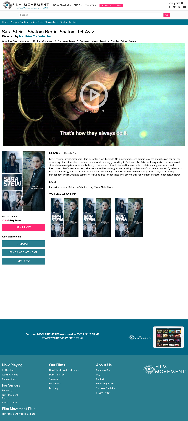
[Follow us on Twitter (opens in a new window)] (174, 7)
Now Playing (61, 6)
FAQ (98, 374)
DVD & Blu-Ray (56, 374)
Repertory (7, 390)
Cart (178, 3)
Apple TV (31, 261)
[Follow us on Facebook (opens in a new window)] (169, 7)
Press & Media (9, 402)
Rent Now (30, 227)
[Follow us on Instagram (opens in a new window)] (179, 7)
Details (54, 152)
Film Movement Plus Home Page (18, 413)
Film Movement (10, 394)
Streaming (54, 379)
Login (170, 3)
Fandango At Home (27, 252)
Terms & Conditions (106, 388)
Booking (70, 152)
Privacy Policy (103, 392)
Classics (6, 398)
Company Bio (103, 370)
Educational (91, 6)
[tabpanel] (117, 175)
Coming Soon (9, 379)
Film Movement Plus (110, 5)
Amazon (31, 243)
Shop (78, 6)
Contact (100, 379)
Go (166, 15)
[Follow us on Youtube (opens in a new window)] (184, 7)
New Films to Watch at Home (64, 370)
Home (5, 22)
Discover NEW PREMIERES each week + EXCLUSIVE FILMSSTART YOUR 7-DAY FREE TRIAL (63, 336)
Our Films (24, 22)
